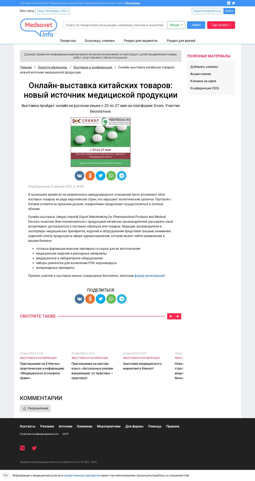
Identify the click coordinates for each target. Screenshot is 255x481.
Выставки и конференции (93, 67)
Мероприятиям (109, 426)
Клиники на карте (203, 81)
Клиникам (84, 426)
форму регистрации (149, 276)
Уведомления (37, 408)
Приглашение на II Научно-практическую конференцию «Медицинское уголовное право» (42, 371)
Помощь (155, 426)
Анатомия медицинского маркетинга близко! (142, 366)
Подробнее (133, 3)
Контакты (27, 426)
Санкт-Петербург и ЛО (52, 11)
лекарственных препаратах (82, 475)
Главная (26, 67)
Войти (229, 11)
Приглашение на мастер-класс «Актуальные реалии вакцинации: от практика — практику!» (92, 371)
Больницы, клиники (100, 41)
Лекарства (68, 41)
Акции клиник (200, 74)
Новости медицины (52, 67)
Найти (196, 25)
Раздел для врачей (181, 41)
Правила (172, 426)
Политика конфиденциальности (39, 433)
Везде (175, 25)
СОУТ (65, 433)
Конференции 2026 (204, 88)
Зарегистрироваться (207, 11)
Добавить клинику (204, 67)
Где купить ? (221, 25)
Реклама (47, 426)
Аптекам (65, 426)
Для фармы (134, 426)
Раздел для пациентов (141, 41)
